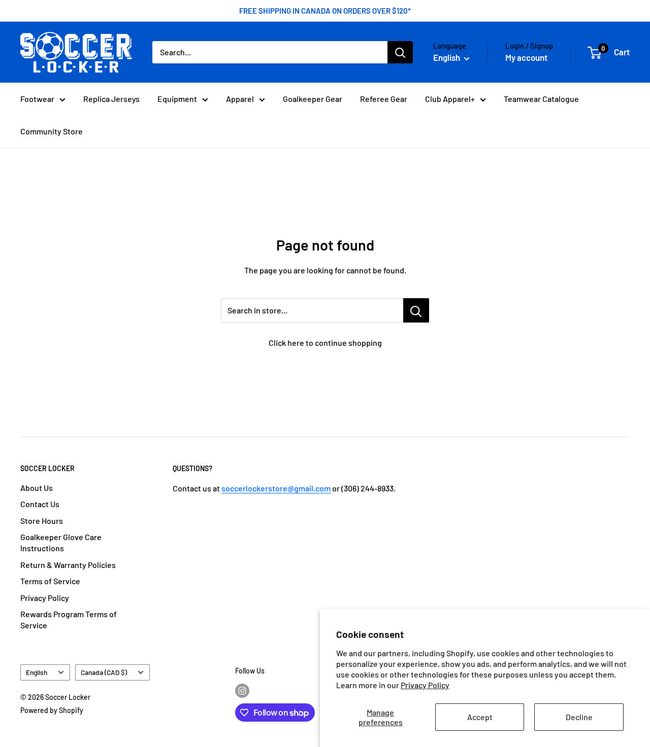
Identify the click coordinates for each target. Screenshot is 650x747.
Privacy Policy (425, 685)
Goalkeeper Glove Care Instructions (61, 542)
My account (526, 57)
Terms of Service (50, 581)
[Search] (400, 52)
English (36, 672)
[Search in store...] (416, 310)
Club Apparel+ (450, 98)
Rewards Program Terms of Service (68, 619)
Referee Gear (383, 98)
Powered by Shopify (51, 710)
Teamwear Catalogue (541, 98)
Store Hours (41, 520)
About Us (36, 487)
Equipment (177, 98)
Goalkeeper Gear (312, 98)
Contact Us (39, 504)
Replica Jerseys (111, 98)
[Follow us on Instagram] (242, 690)
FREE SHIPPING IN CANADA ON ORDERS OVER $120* (325, 10)
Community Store (51, 131)
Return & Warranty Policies (68, 565)
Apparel (240, 98)
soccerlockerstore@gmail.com (276, 488)
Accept (480, 717)
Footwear (37, 98)
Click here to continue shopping (325, 342)
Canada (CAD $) (104, 672)
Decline (579, 717)
